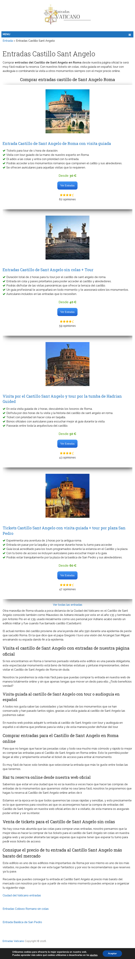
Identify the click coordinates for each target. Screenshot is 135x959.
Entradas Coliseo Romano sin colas (26, 908)
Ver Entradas (67, 185)
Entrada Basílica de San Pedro (22, 922)
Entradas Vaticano (13, 941)
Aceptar (112, 953)
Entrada (8, 40)
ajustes (93, 955)
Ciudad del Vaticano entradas (22, 895)
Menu (6, 34)
